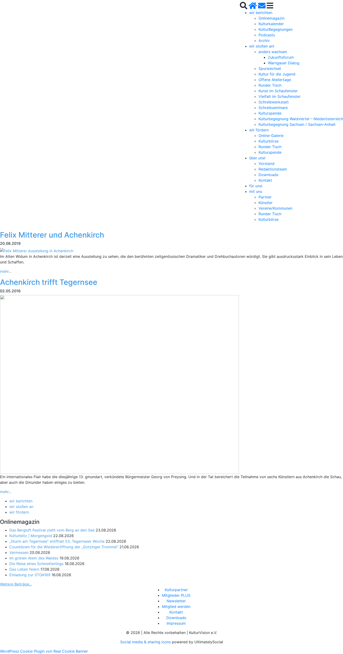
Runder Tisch (270, 85)
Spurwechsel (270, 68)
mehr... (5, 271)
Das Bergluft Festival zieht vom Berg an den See (51, 530)
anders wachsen (273, 51)
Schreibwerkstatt (274, 102)
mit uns (255, 191)
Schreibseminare (273, 107)
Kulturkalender (271, 23)
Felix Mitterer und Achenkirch (52, 234)
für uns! (255, 186)
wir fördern (259, 130)
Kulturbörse (269, 141)
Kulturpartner (176, 589)
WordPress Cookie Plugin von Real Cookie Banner (44, 651)
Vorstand (266, 163)
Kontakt (265, 180)
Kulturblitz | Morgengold (30, 535)
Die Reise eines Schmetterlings (36, 563)
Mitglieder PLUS (176, 595)
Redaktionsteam (273, 169)
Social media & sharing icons (146, 642)
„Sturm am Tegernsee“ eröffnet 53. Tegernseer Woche (57, 541)
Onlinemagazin (271, 18)
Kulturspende (270, 113)
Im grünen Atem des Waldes (33, 558)
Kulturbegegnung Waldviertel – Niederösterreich (301, 118)
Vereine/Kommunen (275, 208)
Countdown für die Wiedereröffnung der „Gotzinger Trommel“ (63, 547)
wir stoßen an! (261, 46)
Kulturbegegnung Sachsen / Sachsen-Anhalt (297, 124)
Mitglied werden (176, 606)
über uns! (257, 158)
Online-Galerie (271, 135)
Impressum (176, 623)
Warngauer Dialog (283, 63)
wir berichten (260, 12)
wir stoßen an (21, 506)
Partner (265, 197)
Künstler (266, 202)
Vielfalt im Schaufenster (280, 96)
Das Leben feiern (24, 569)
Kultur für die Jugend (277, 74)
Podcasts (267, 35)
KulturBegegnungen (276, 29)
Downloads (268, 174)
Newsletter (176, 601)
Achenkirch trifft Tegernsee (48, 282)
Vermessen (18, 552)
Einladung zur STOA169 (29, 574)
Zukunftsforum (281, 57)
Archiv (264, 40)
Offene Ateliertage (275, 79)
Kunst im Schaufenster (278, 91)
